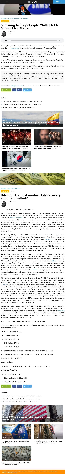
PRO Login (59, 2)
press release (15, 48)
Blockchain (18, 18)
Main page (3, 18)
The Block (48, 239)
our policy (14, 472)
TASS (54, 261)
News (8, 18)
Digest (9, 188)
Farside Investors (16, 218)
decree (35, 270)
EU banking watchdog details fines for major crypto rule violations (22, 104)
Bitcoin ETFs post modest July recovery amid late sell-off (19, 107)
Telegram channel (17, 86)
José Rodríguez (11, 31)
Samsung (12, 18)
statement (60, 311)
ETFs (12, 188)
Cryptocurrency (24, 18)
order (5, 285)
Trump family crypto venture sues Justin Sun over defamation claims (22, 101)
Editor (9, 33)
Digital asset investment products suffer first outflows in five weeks (22, 402)
